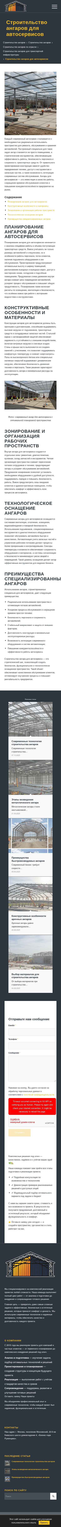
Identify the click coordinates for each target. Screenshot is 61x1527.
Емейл (12, 1025)
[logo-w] (25, 6)
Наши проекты (27, 1396)
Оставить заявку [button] (12, 1396)
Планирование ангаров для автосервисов (27, 201)
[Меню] (52, 6)
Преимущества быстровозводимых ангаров (31, 1477)
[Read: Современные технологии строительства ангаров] (7, 1463)
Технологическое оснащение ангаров (25, 214)
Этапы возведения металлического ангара (30, 1469)
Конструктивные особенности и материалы (28, 205)
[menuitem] (52, 6)
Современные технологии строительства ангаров (33, 1461)
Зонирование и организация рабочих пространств (31, 210)
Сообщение (14, 1052)
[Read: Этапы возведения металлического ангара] (7, 1471)
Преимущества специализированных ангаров (29, 218)
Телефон (13, 1039)
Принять (44, 1522)
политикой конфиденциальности (38, 1094)
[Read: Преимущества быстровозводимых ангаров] (7, 1479)
